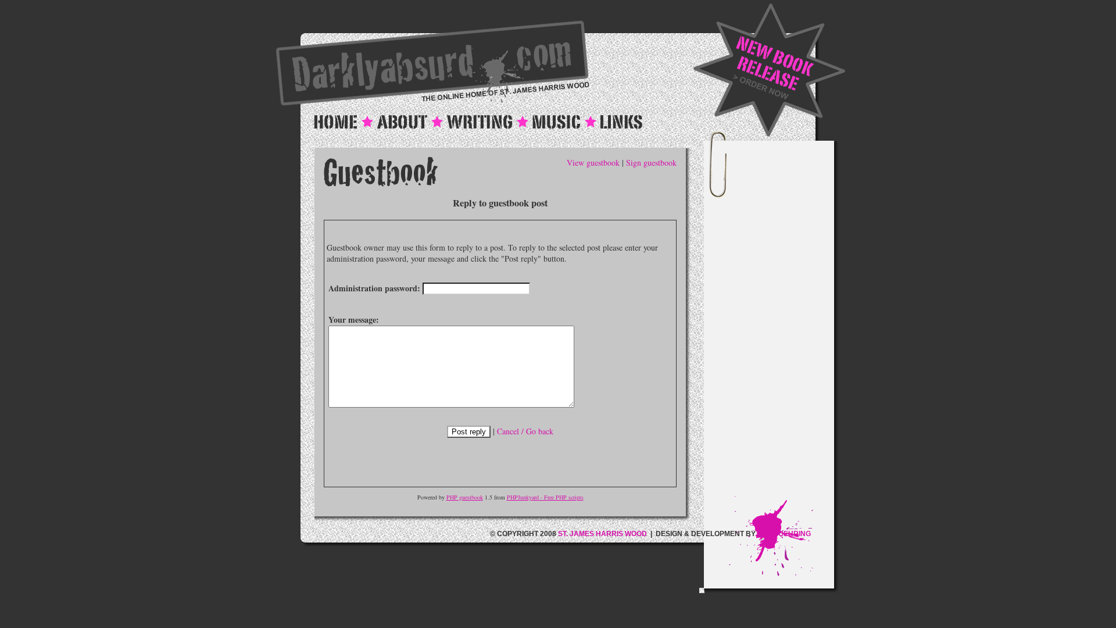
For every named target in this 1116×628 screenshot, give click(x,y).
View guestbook (593, 162)
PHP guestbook (464, 497)
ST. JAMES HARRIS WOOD (602, 534)
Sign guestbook (651, 162)
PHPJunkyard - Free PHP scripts (545, 497)
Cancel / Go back (525, 431)
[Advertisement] (781, 321)
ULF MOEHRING (784, 534)
